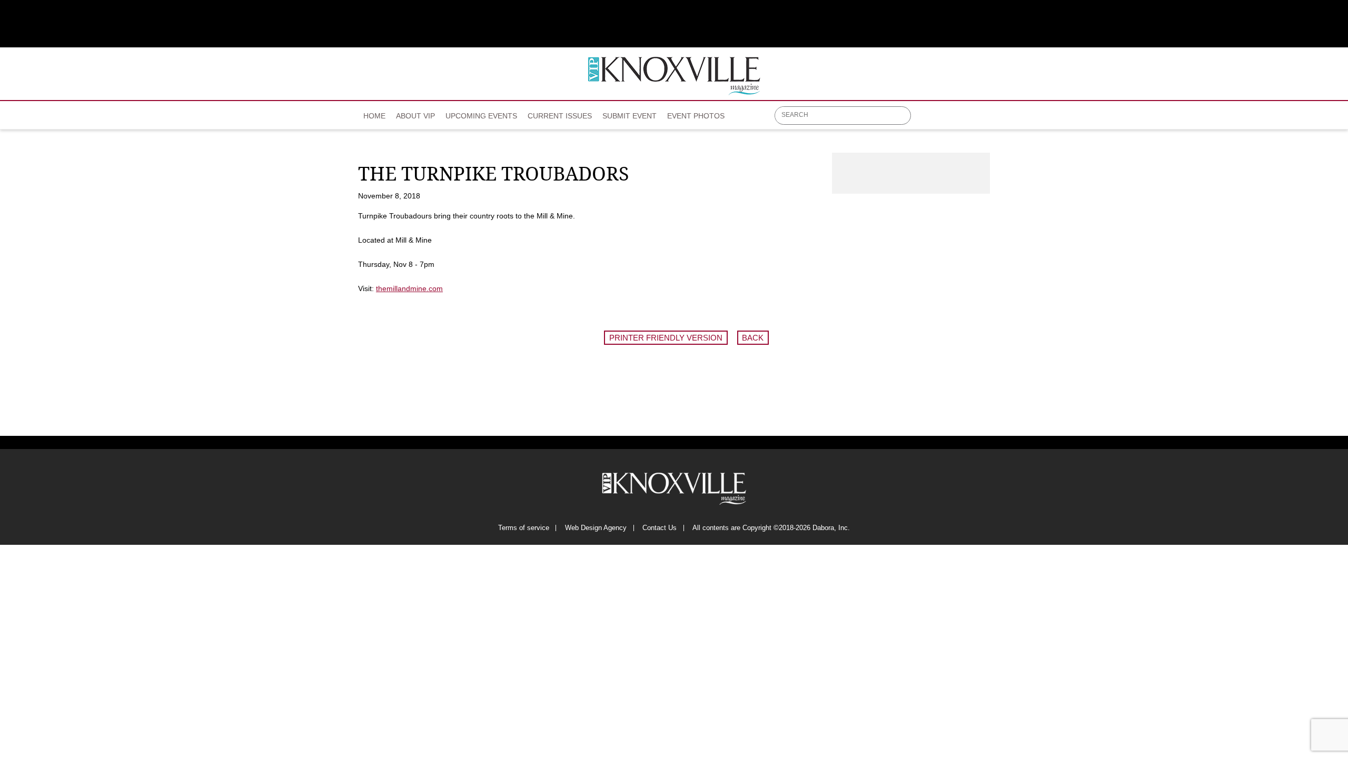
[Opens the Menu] (985, 115)
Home (374, 116)
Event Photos (696, 116)
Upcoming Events (481, 116)
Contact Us (659, 528)
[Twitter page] (945, 119)
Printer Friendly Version (665, 337)
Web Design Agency (596, 528)
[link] (374, 112)
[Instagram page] (966, 119)
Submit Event (629, 116)
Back (753, 337)
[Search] (903, 116)
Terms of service (523, 528)
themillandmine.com (409, 288)
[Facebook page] (924, 119)
